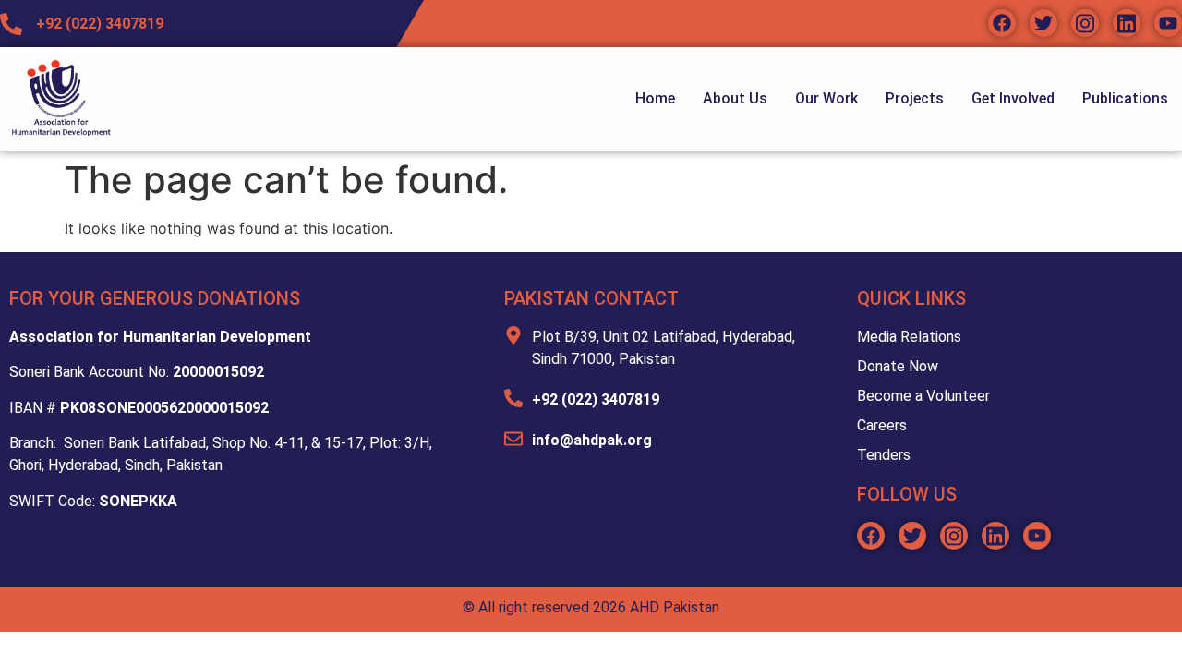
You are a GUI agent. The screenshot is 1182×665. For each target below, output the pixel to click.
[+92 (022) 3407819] (513, 398)
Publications (1125, 98)
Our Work (826, 98)
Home (655, 98)
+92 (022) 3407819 (595, 399)
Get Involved (1013, 98)
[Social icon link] (1002, 23)
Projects (915, 98)
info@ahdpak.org (592, 440)
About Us (735, 98)
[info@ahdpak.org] (513, 438)
